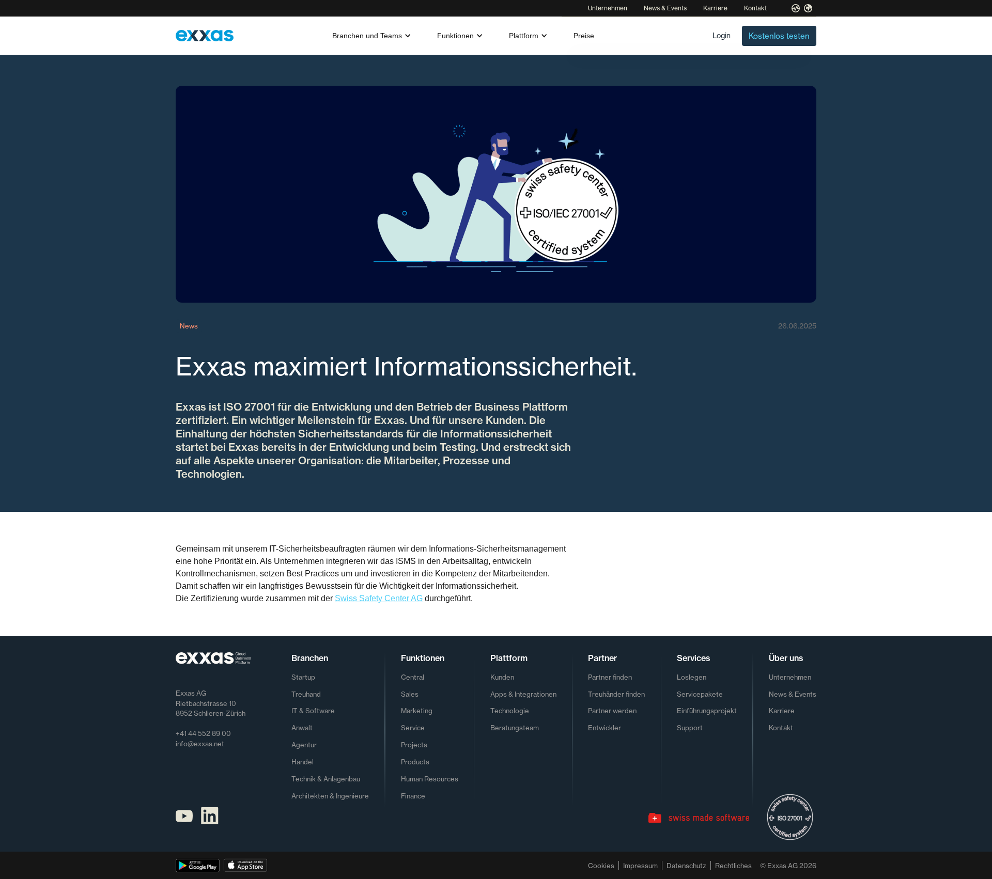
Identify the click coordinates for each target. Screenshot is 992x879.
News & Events (665, 8)
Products (415, 762)
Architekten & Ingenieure (330, 796)
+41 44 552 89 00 (203, 733)
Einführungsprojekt (707, 711)
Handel (302, 762)
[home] (205, 35)
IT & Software (313, 711)
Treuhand (306, 694)
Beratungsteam (514, 728)
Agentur (304, 745)
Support (690, 728)
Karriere (715, 8)
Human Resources (429, 779)
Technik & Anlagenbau (325, 779)
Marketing (416, 711)
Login (721, 35)
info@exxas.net (200, 744)
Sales (410, 694)
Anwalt (302, 728)
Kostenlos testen (779, 36)
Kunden (502, 677)
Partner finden (610, 677)
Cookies (601, 865)
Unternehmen (607, 8)
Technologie (509, 711)
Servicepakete (700, 694)
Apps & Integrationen (523, 694)
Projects (414, 745)
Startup (303, 677)
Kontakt (755, 8)
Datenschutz (686, 865)
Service (413, 728)
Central (412, 677)
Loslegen (691, 677)
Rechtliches (733, 865)
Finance (413, 796)
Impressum (640, 865)
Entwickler (604, 728)
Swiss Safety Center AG (379, 598)
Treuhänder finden (616, 694)
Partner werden (612, 711)
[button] (372, 35)
